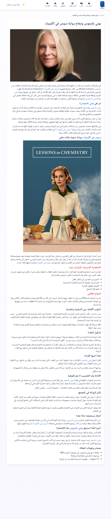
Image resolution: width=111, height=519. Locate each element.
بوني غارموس (91, 99)
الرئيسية (102, 15)
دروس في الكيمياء (51, 89)
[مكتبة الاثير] (102, 5)
